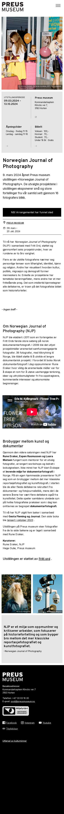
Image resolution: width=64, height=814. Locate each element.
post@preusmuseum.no (23, 701)
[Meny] (58, 5)
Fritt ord (44, 559)
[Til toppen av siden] (60, 794)
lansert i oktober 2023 (20, 520)
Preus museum (15, 223)
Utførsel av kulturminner (14, 741)
